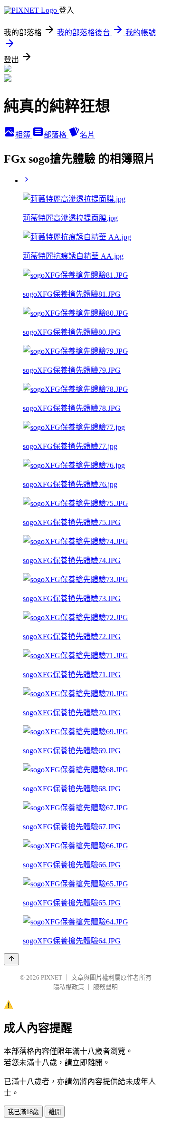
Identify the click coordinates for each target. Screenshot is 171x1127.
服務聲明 (105, 987)
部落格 (56, 135)
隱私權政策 (68, 987)
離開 (54, 1112)
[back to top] (11, 959)
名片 (87, 135)
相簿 (23, 135)
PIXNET (51, 977)
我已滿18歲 (23, 1112)
